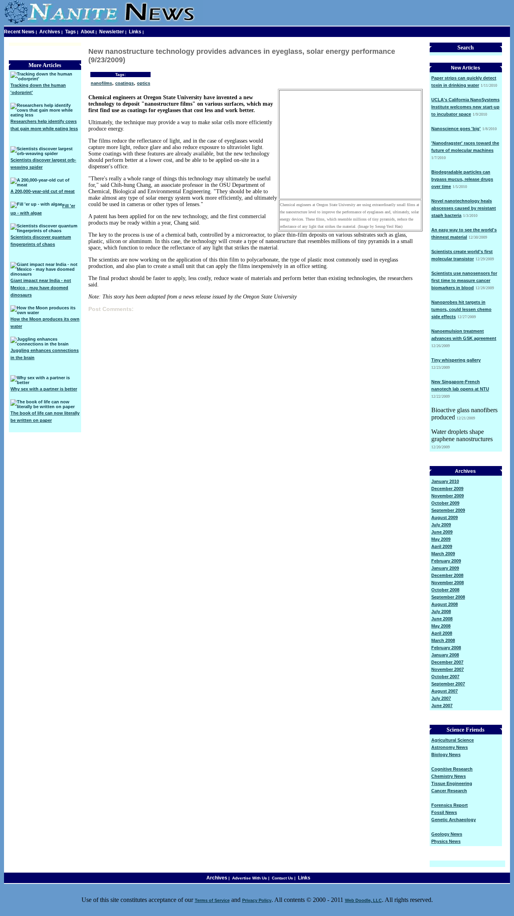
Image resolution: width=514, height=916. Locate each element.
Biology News (446, 754)
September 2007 (448, 683)
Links (135, 32)
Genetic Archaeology (453, 819)
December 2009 (447, 488)
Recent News (19, 32)
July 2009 (441, 524)
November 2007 (447, 669)
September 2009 (448, 510)
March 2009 (443, 553)
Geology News (446, 834)
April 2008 (441, 633)
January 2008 (445, 654)
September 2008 (448, 597)
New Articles (465, 68)
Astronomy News (449, 747)
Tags (70, 32)
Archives (49, 32)
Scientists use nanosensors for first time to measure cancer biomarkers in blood (464, 280)
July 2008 (441, 611)
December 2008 (447, 575)
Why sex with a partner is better (43, 388)
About (87, 32)
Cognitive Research (452, 769)
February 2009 (446, 560)
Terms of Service (212, 900)
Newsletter (111, 32)
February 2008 (446, 647)
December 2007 (447, 662)
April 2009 (441, 546)
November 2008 (447, 582)
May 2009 (441, 539)
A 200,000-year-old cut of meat (42, 191)
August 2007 (444, 691)
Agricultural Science (452, 740)
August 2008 (444, 604)
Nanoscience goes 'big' (456, 128)
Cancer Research (449, 790)
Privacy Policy (256, 900)
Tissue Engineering (451, 783)
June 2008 (442, 618)
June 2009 (442, 532)
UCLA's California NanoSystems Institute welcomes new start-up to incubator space (465, 107)
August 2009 (444, 517)
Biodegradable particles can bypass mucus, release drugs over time (462, 179)
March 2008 (443, 640)
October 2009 (445, 503)
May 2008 (441, 626)
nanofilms (101, 83)
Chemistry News (448, 776)
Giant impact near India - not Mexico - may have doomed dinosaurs (40, 287)
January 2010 (445, 481)
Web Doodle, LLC (363, 900)
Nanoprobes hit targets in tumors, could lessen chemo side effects (461, 309)
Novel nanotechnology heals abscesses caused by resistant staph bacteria (463, 208)
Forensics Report (449, 805)
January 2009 (445, 568)
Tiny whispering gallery (456, 360)
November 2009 (447, 495)
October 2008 (445, 589)
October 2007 (445, 676)
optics (143, 83)
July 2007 (441, 698)
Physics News (446, 841)
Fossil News (444, 812)
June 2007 (442, 705)
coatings (124, 83)
